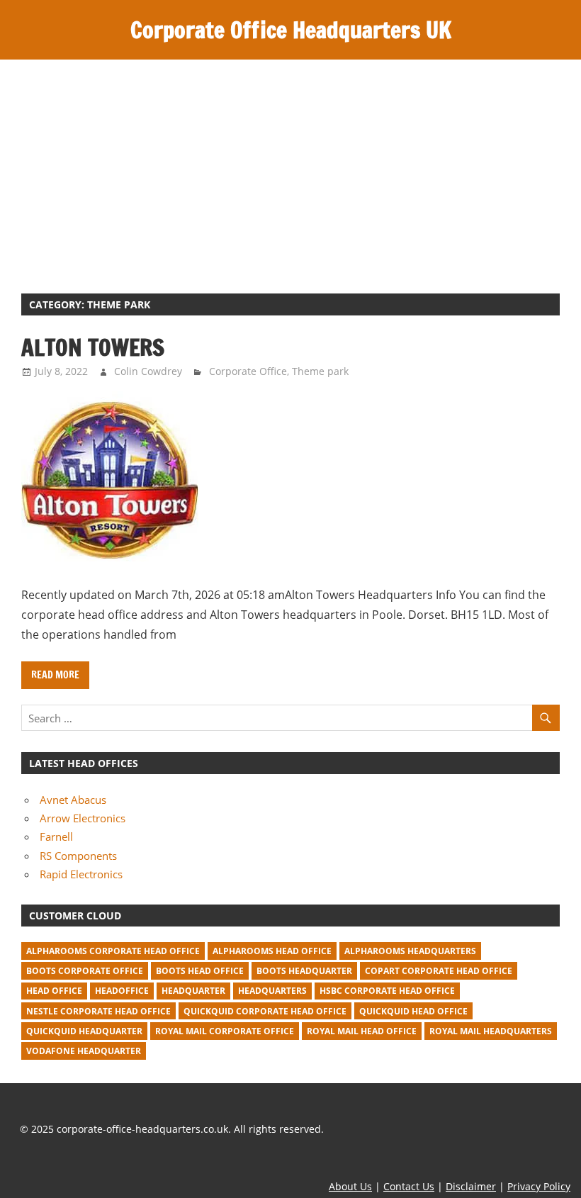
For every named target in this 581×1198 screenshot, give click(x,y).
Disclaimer (471, 1186)
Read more (55, 675)
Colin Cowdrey (148, 371)
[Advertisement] (290, 166)
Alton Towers (92, 347)
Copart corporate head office (438, 971)
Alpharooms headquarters (410, 951)
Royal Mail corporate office (224, 1031)
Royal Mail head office (362, 1031)
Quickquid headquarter (84, 1031)
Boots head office (200, 971)
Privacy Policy (538, 1186)
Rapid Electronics (81, 874)
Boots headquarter (304, 971)
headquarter (193, 991)
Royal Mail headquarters (490, 1031)
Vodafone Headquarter (83, 1051)
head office (54, 991)
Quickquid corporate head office (265, 1011)
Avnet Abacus (73, 800)
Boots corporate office (84, 971)
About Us (350, 1186)
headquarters (272, 991)
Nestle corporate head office (98, 1011)
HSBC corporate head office (387, 991)
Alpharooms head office (272, 951)
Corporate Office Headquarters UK (290, 29)
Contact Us (408, 1186)
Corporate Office (248, 371)
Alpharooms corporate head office (113, 951)
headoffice (122, 991)
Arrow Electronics (82, 818)
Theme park (320, 371)
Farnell (56, 836)
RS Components (78, 856)
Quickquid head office (413, 1011)
